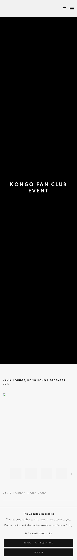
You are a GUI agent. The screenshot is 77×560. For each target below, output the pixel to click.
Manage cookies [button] (38, 533)
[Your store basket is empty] (64, 9)
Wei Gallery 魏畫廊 (16, 9)
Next (71, 474)
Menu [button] (71, 9)
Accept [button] (39, 552)
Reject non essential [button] (38, 543)
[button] (15, 473)
